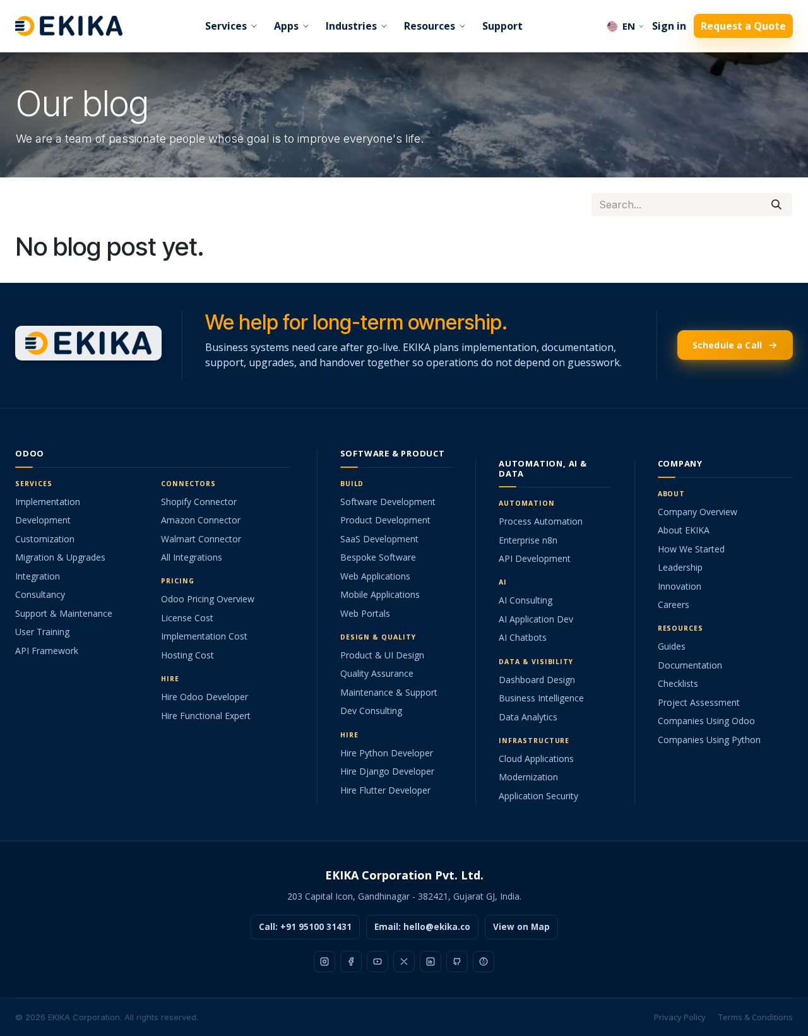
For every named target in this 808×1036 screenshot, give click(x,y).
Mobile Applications (380, 594)
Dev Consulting (371, 711)
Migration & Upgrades (60, 557)
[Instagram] (324, 961)
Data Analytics (528, 717)
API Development (535, 558)
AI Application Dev (536, 619)
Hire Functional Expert (206, 716)
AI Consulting (525, 600)
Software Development (388, 502)
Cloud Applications (536, 759)
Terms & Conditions (755, 1017)
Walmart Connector (201, 539)
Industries (351, 26)
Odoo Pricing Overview (207, 599)
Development (43, 520)
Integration (37, 576)
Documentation (690, 665)
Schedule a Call (727, 345)
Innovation (679, 586)
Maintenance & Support (388, 692)
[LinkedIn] (430, 961)
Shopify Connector (199, 502)
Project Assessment (699, 702)
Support (502, 26)
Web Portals (365, 613)
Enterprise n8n (528, 540)
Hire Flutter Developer (385, 790)
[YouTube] (377, 961)
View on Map (521, 926)
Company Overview (697, 512)
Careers (673, 604)
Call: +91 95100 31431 (305, 926)
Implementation (47, 502)
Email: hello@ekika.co (422, 926)
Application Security (538, 796)
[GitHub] (457, 961)
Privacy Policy (680, 1017)
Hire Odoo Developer (204, 697)
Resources (429, 26)
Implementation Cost (204, 636)
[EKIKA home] (68, 25)
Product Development (385, 520)
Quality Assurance (376, 673)
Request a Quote (743, 26)
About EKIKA (684, 530)
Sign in (669, 26)
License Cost (187, 618)
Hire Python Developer (386, 753)
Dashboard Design (537, 680)
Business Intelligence (541, 698)
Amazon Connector (201, 520)
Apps (286, 26)
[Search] (776, 205)
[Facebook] (351, 961)
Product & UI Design (382, 655)
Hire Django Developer (387, 771)
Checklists (678, 683)
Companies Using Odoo (706, 721)
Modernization (528, 777)
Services (226, 26)
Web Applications (375, 576)
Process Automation (541, 521)
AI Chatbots (523, 637)
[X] (404, 961)
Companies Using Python (709, 740)
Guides (672, 646)
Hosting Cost (187, 655)
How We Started (691, 549)
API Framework (46, 651)
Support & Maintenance (63, 613)
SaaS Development (379, 539)
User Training (42, 632)
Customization (44, 539)
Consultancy (40, 594)
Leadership (680, 567)
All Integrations (191, 557)
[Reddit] (483, 961)
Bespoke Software (378, 557)
